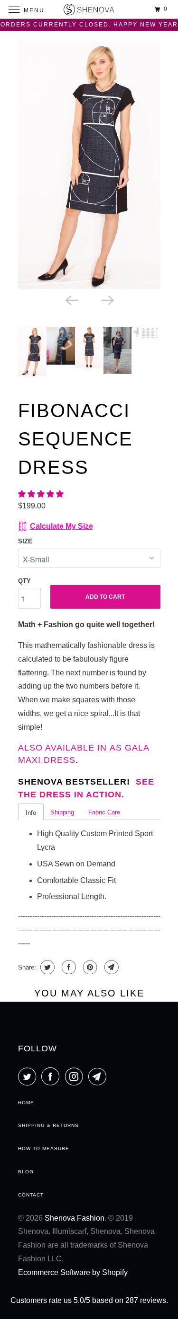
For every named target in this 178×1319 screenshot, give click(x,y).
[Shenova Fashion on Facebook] (52, 1076)
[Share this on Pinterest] (89, 967)
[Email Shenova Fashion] (99, 1076)
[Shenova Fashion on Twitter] (29, 1076)
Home (26, 1102)
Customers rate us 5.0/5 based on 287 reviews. (89, 1300)
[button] (42, 494)
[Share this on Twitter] (46, 967)
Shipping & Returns (48, 1125)
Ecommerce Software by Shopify (73, 1272)
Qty (24, 581)
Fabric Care (104, 812)
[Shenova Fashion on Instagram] (76, 1076)
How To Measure (43, 1148)
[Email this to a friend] (110, 967)
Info (31, 812)
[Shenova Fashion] (89, 9)
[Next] (107, 299)
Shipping (62, 812)
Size (25, 541)
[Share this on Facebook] (67, 967)
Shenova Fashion (74, 1218)
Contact (31, 1194)
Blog (26, 1171)
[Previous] (71, 299)
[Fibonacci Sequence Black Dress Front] (89, 165)
